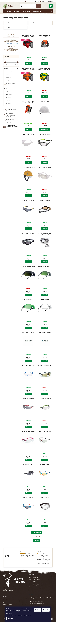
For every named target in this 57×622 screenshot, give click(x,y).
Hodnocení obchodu (7, 604)
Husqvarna (9, 97)
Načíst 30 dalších (36, 532)
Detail (29, 162)
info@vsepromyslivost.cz (37, 601)
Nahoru (37, 540)
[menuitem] (7, 11)
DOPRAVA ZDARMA (11, 83)
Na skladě (9, 71)
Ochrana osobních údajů (34, 579)
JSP (7, 100)
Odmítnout (37, 609)
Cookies (31, 586)
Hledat (39, 6)
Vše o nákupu (32, 581)
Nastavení (10, 618)
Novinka (8, 77)
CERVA (8, 94)
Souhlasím (46, 609)
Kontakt (5, 1)
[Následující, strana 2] (36, 536)
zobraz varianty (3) (45, 129)
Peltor (8, 103)
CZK (36, 1)
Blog (4, 602)
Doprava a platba (11, 1)
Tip (7, 80)
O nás (17, 1)
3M (7, 91)
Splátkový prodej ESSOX (34, 585)
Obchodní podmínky (33, 577)
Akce (8, 74)
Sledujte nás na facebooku (37, 603)
